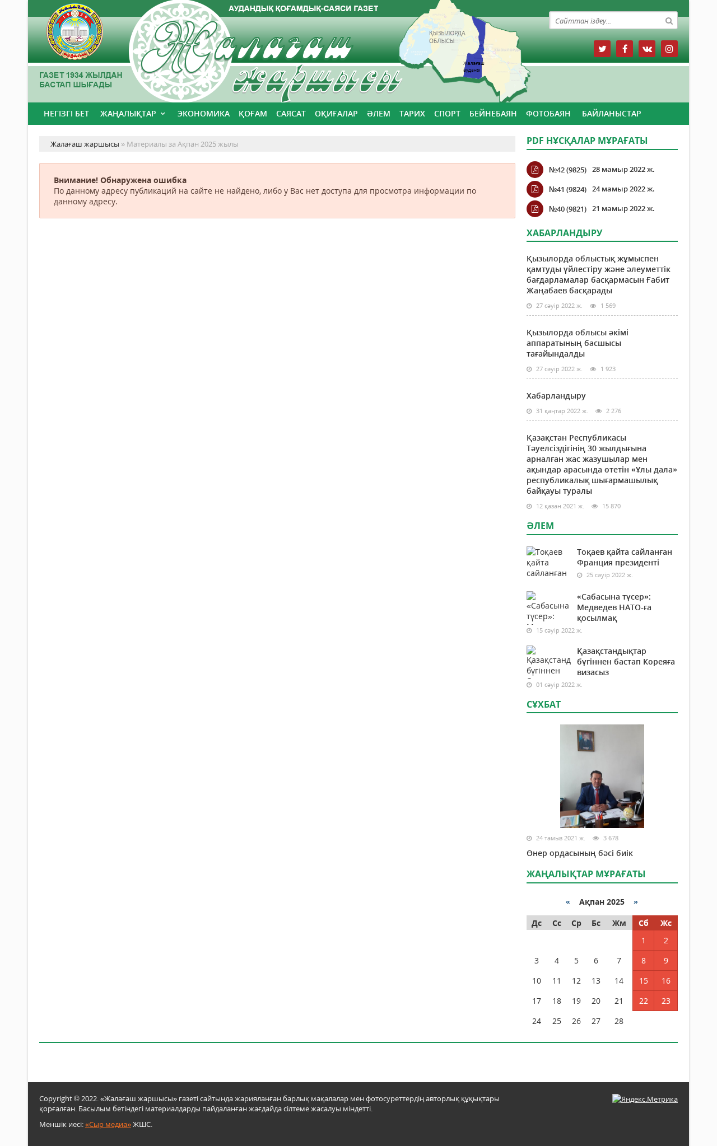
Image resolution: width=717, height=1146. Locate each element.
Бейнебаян (493, 113)
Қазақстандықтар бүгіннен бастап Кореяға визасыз (626, 661)
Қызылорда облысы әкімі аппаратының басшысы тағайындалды (577, 343)
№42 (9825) (567, 170)
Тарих (412, 113)
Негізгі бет (66, 113)
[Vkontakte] (647, 48)
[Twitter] (602, 48)
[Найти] (668, 20)
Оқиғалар (336, 113)
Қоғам (253, 113)
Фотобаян (548, 113)
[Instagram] (669, 48)
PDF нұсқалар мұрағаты (587, 140)
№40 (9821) (567, 209)
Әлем (378, 113)
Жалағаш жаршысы (277, 49)
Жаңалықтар (128, 113)
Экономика (204, 113)
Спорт (447, 113)
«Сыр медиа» (108, 1124)
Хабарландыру (556, 395)
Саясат (291, 113)
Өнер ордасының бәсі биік (580, 853)
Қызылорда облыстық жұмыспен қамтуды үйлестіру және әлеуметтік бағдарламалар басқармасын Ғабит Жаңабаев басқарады (599, 274)
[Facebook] (624, 48)
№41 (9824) (567, 189)
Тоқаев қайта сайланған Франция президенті (624, 557)
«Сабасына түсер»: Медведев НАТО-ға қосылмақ (614, 607)
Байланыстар (611, 113)
